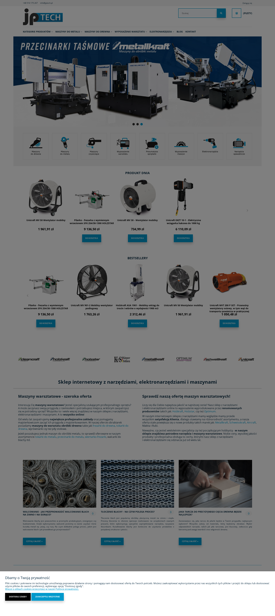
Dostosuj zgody (18, 597)
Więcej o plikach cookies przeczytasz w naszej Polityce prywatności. (42, 589)
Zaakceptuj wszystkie (47, 597)
